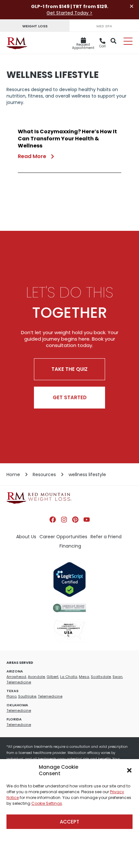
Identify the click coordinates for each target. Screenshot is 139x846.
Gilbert (53, 676)
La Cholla (68, 676)
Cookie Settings (46, 803)
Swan (117, 676)
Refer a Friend (106, 536)
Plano (11, 696)
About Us (26, 536)
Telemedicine (18, 682)
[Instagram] (64, 519)
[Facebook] (52, 519)
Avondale (36, 676)
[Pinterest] (75, 519)
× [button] (131, 6)
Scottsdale (101, 676)
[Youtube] (86, 519)
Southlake (27, 696)
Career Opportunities (63, 536)
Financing (70, 546)
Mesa (84, 676)
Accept (69, 821)
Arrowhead (16, 676)
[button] (129, 770)
